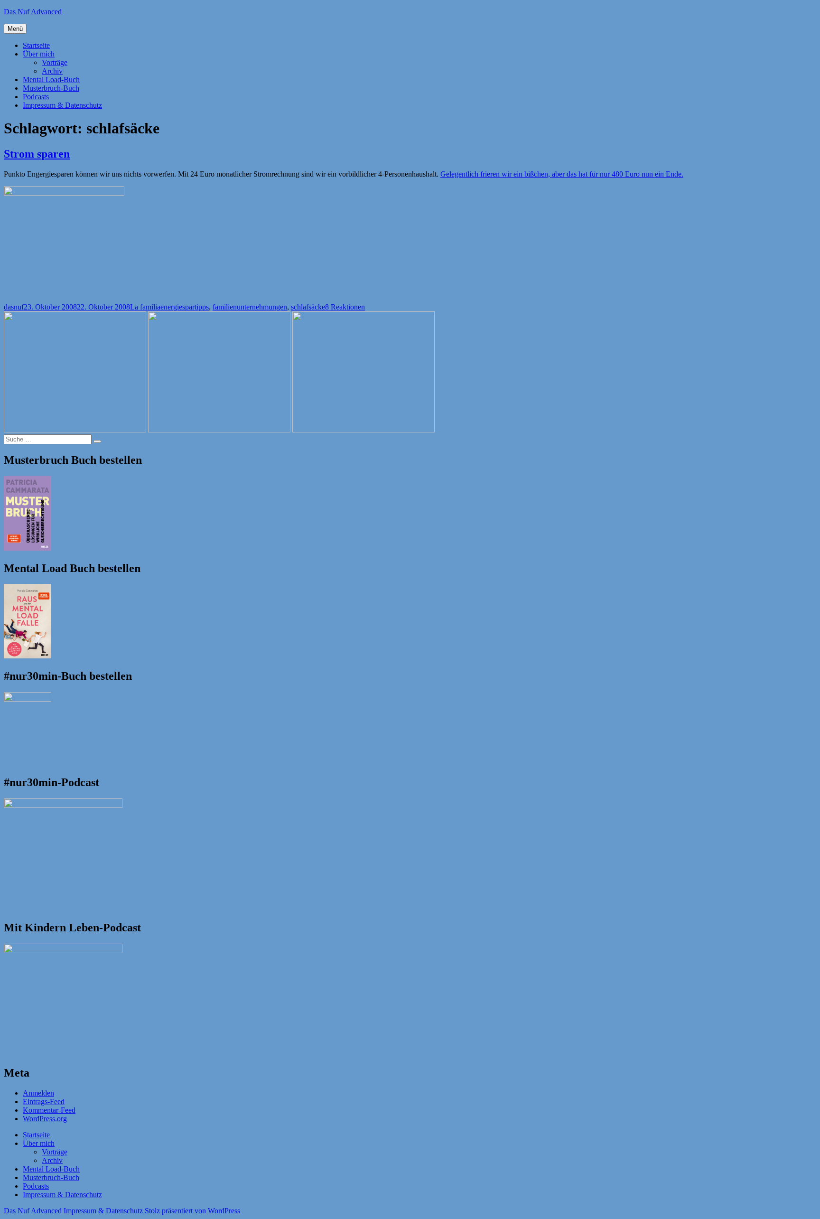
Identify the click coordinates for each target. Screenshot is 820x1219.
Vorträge (54, 62)
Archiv (52, 71)
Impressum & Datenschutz (62, 105)
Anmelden (38, 1093)
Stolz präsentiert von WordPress (192, 1211)
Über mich (39, 54)
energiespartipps (184, 307)
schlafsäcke (308, 307)
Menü (15, 28)
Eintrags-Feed (44, 1101)
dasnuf (14, 307)
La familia (145, 307)
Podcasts (36, 97)
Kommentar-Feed (49, 1110)
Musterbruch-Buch (51, 88)
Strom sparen (37, 154)
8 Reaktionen (345, 307)
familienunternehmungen (250, 307)
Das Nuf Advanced (33, 12)
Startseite (36, 45)
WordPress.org (45, 1119)
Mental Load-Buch (51, 79)
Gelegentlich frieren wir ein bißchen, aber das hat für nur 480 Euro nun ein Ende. (561, 174)
